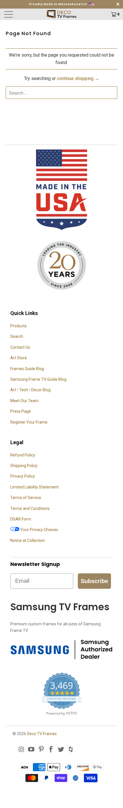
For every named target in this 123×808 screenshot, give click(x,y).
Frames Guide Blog (27, 368)
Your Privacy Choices (38, 529)
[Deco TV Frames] (61, 14)
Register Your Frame (28, 422)
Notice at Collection (27, 540)
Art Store (18, 358)
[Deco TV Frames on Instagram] (21, 749)
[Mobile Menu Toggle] (18, 14)
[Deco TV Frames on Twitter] (61, 749)
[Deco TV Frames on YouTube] (31, 749)
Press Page (20, 411)
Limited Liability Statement (34, 487)
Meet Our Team (24, 400)
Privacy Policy (22, 476)
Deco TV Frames (42, 733)
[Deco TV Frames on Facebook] (51, 749)
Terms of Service (25, 497)
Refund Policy (22, 455)
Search (16, 336)
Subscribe (94, 581)
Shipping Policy (23, 465)
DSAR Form (20, 519)
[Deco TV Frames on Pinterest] (41, 749)
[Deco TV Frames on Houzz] (71, 749)
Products (18, 326)
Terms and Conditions (30, 508)
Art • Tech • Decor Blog (30, 390)
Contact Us (20, 347)
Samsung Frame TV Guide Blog (38, 379)
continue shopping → (78, 78)
